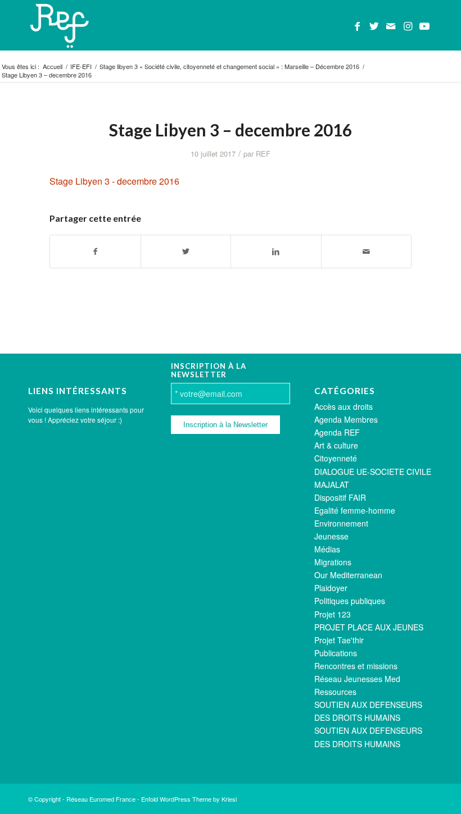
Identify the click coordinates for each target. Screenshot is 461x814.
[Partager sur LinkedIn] (276, 251)
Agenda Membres (346, 419)
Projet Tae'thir (339, 640)
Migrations (332, 562)
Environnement (341, 523)
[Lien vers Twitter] (373, 25)
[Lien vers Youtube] (424, 25)
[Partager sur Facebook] (95, 251)
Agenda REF (337, 432)
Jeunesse (331, 536)
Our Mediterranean (348, 574)
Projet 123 (332, 614)
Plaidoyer (330, 587)
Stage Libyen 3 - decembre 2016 (114, 181)
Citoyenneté (335, 458)
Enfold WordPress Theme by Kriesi (189, 798)
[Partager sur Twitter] (186, 251)
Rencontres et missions (355, 665)
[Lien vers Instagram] (407, 25)
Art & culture (336, 445)
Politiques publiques (349, 600)
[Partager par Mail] (367, 251)
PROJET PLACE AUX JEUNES (368, 627)
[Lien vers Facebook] (357, 25)
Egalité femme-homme (354, 510)
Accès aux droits (343, 406)
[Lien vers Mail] (390, 25)
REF (263, 153)
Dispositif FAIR (340, 497)
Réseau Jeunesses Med (357, 678)
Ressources (335, 691)
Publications (335, 652)
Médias (327, 549)
